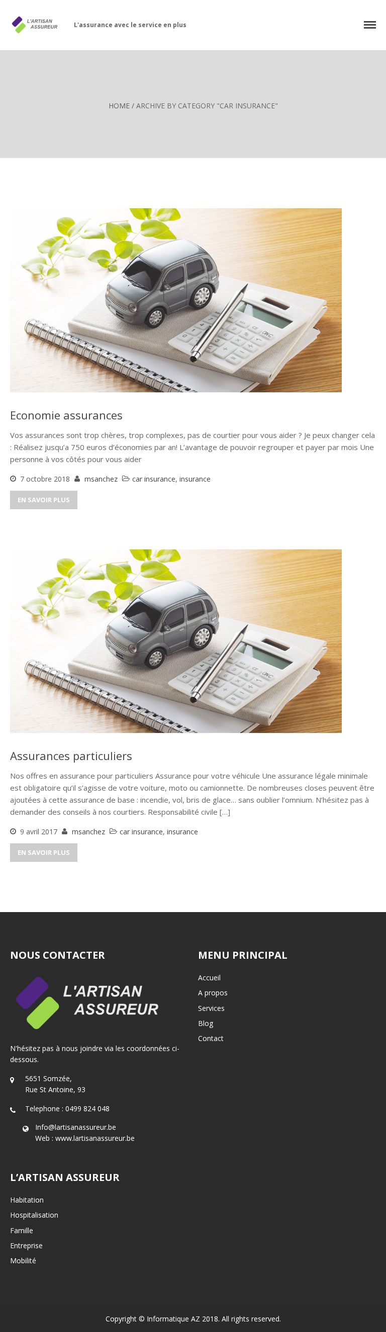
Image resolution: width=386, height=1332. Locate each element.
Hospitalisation (34, 1215)
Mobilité (23, 1260)
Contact (211, 1038)
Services (211, 1008)
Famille (21, 1230)
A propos (213, 992)
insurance (195, 479)
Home (119, 105)
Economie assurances (66, 414)
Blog (205, 1023)
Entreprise (26, 1245)
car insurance (153, 479)
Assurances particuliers (71, 755)
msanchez (101, 479)
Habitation (27, 1200)
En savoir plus (44, 499)
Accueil (209, 977)
